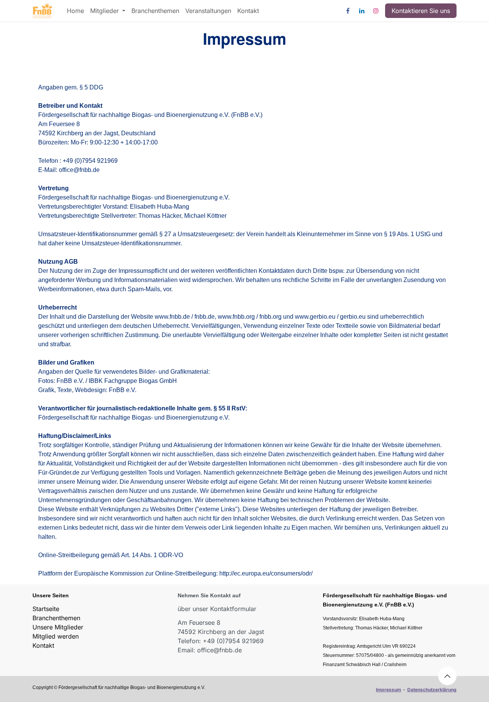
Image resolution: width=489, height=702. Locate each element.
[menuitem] (75, 10)
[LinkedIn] (362, 11)
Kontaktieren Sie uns (421, 11)
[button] (447, 676)
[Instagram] (376, 11)
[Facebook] (348, 11)
